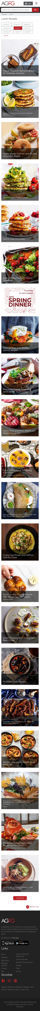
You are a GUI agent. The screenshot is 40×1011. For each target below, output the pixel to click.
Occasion (6, 32)
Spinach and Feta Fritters (15, 197)
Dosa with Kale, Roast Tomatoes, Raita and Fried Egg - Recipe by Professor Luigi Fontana (19, 515)
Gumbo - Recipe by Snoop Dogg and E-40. (19, 763)
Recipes (4, 14)
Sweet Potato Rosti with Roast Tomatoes (17, 279)
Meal (17, 28)
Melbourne (11, 987)
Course (5, 24)
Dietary (26, 24)
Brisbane (19, 987)
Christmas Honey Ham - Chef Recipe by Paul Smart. (17, 844)
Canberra (10, 989)
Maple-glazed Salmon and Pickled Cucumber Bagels (20, 155)
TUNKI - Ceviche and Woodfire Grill (13, 475)
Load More (20, 898)
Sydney (3, 987)
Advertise (4, 957)
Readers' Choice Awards (24, 962)
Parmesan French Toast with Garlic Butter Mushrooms (17, 390)
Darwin (3, 989)
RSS (2, 971)
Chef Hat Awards (22, 959)
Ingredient (6, 28)
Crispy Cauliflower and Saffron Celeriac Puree (18, 556)
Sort (5, 35)
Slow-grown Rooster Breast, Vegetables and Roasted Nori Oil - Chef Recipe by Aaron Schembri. (18, 802)
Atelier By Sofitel (8, 599)
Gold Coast (25, 989)
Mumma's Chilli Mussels (14, 681)
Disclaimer (20, 1007)
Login (29, 3)
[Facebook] (3, 981)
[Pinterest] (15, 981)
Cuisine (16, 24)
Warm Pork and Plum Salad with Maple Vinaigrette (19, 432)
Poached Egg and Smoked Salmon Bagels (16, 349)
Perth (32, 987)
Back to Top (34, 907)
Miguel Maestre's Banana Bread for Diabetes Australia (18, 72)
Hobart (17, 989)
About (3, 954)
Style (27, 32)
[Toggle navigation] (36, 3)
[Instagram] (9, 981)
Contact (4, 968)
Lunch (11, 14)
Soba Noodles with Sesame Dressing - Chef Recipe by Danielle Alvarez (18, 888)
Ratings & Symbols (4, 964)
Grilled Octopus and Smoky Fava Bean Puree (19, 639)
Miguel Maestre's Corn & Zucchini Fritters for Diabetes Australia (18, 114)
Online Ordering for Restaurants (22, 955)
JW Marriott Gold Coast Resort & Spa (14, 848)
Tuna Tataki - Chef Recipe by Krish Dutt (17, 471)
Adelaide (26, 987)
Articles (18, 971)
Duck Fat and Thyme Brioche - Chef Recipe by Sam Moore (18, 595)
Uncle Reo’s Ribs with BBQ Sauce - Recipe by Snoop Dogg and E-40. (18, 722)
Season (17, 32)
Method (26, 28)
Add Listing (5, 960)
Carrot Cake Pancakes (14, 239)
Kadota (5, 806)
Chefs (18, 968)
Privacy (30, 1004)
